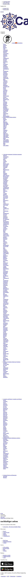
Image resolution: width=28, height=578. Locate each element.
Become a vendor (6, 555)
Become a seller (6, 4)
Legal (4, 557)
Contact (4, 542)
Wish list (5, 534)
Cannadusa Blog (6, 1)
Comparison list (6, 536)
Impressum (3, 576)
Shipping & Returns (7, 541)
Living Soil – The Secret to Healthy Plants (12, 526)
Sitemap (4, 550)
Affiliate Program (6, 556)
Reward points (6, 548)
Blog (4, 549)
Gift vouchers (6, 547)
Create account (6, 532)
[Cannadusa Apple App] (7, 565)
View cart (2, 517)
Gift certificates (6, 2)
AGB (8, 576)
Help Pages (5, 540)
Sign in (4, 531)
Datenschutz (12, 576)
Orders (4, 533)
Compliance (18, 576)
